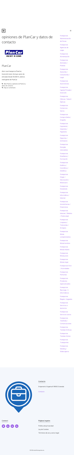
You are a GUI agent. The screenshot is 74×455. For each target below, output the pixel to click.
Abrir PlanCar (8, 84)
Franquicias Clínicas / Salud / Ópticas (66, 99)
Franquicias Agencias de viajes (64, 47)
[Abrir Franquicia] (3, 30)
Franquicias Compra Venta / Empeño (65, 117)
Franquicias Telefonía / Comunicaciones (65, 320)
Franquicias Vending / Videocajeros (64, 348)
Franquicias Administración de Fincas (65, 38)
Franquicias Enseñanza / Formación (64, 156)
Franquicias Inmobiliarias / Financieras (65, 204)
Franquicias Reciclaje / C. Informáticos (64, 290)
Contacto (41, 391)
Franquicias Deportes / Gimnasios (64, 138)
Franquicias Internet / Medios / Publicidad (66, 213)
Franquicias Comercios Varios (64, 108)
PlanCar (6, 65)
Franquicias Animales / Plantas (64, 62)
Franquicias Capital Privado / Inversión (66, 90)
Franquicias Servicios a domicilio (64, 305)
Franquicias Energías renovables (64, 147)
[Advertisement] (37, 13)
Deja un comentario (10, 87)
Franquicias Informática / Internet (64, 195)
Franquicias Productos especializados (65, 281)
